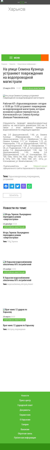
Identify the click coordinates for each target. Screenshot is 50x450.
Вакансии (25, 429)
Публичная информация (25, 437)
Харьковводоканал (17, 176)
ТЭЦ (9, 241)
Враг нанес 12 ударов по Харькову (18, 325)
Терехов (15, 241)
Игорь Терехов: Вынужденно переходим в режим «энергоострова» (16, 235)
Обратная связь (25, 433)
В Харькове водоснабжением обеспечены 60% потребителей (17, 279)
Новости (12, 64)
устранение (8, 179)
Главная (4, 64)
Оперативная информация (27, 64)
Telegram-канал (40, 166)
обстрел (24, 284)
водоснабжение (13, 284)
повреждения (33, 176)
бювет (30, 284)
